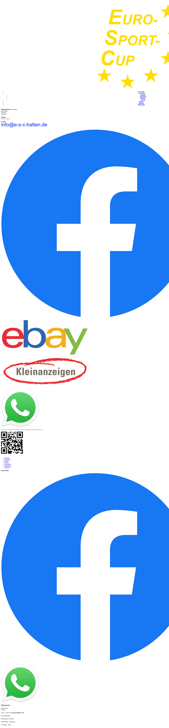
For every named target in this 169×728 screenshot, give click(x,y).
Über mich (141, 92)
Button (6, 461)
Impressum (141, 104)
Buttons (143, 98)
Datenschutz (7, 466)
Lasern (143, 100)
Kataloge (143, 95)
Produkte (142, 93)
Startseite (7, 467)
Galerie (141, 101)
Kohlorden (143, 96)
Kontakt (141, 103)
